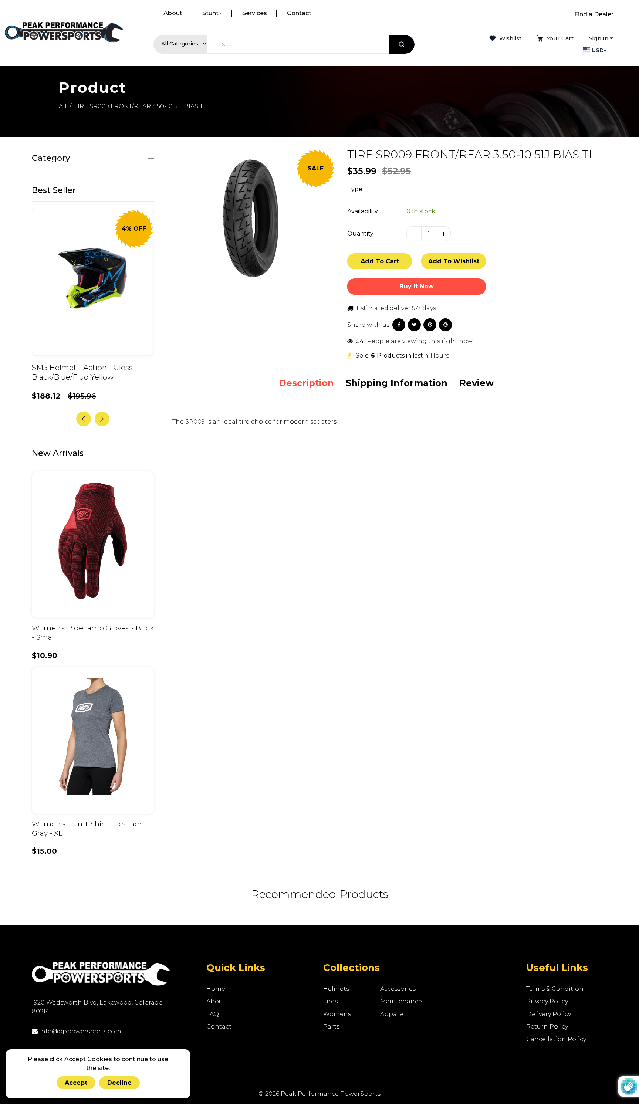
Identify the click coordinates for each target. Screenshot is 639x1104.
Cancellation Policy (556, 1039)
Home (215, 988)
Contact (218, 1026)
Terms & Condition (555, 988)
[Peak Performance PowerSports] (64, 33)
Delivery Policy (548, 1013)
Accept (76, 1082)
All (63, 106)
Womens (337, 1013)
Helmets (336, 988)
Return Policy (547, 1026)
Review (476, 382)
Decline (119, 1082)
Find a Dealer (593, 14)
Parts (331, 1026)
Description (306, 382)
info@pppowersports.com (79, 1031)
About (216, 1001)
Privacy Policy (547, 1001)
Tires (330, 1001)
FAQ (212, 1013)
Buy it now (416, 286)
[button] (102, 419)
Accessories (398, 988)
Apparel (392, 1013)
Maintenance (401, 1001)
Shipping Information (396, 382)
